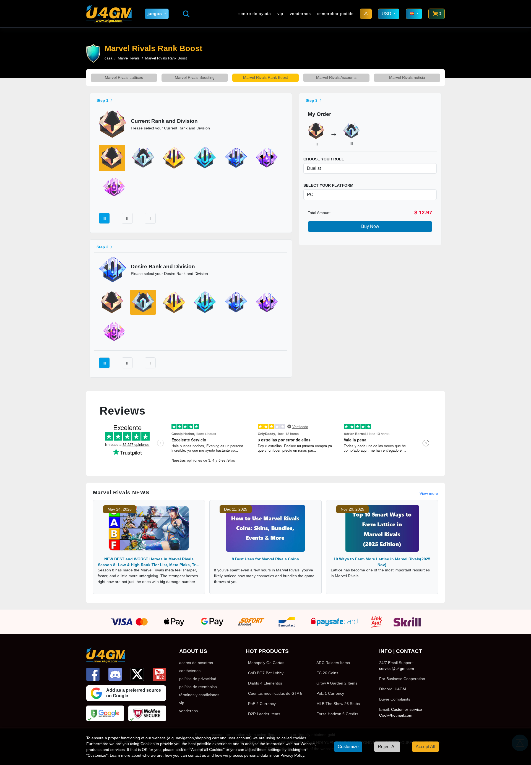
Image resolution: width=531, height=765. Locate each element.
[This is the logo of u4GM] (109, 13)
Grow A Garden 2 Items (336, 683)
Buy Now (370, 226)
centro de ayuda (254, 13)
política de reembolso (198, 687)
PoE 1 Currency (330, 693)
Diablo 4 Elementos (265, 683)
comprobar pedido (335, 13)
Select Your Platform (328, 185)
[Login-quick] (366, 14)
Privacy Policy (292, 755)
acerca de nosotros (196, 662)
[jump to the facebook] (93, 674)
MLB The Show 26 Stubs (338, 703)
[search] (186, 14)
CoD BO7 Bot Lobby (265, 673)
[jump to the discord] (115, 674)
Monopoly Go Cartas (266, 662)
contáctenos (190, 670)
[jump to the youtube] (159, 674)
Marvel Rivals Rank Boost (265, 77)
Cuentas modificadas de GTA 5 (275, 693)
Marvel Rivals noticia (407, 77)
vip (280, 13)
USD (387, 13)
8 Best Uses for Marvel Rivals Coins (265, 559)
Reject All (387, 746)
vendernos (300, 13)
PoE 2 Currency (262, 703)
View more (429, 493)
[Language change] (414, 14)
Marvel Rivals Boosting (195, 77)
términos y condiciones (199, 695)
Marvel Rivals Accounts (336, 77)
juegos (155, 13)
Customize (348, 746)
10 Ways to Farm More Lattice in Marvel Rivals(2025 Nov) (382, 562)
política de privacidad (197, 678)
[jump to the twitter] (137, 674)
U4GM (400, 689)
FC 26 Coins (327, 673)
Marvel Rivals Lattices (124, 77)
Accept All (425, 746)
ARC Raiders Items (333, 662)
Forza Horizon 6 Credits (337, 714)
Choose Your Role (323, 159)
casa (108, 58)
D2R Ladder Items (264, 714)
